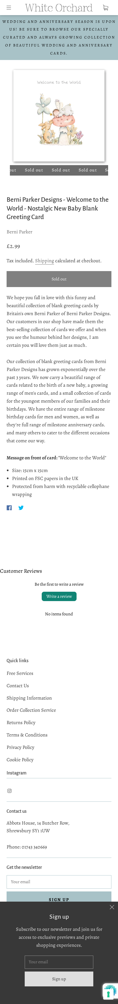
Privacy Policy (20, 747)
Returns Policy (21, 722)
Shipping (44, 260)
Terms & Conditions (27, 735)
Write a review (59, 596)
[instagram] (9, 791)
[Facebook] (9, 508)
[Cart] (105, 7)
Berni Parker (19, 231)
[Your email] (59, 882)
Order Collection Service (31, 710)
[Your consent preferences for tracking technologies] (108, 994)
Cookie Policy (20, 759)
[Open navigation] (13, 7)
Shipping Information (29, 698)
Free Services (20, 673)
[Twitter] (21, 508)
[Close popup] (112, 908)
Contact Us (18, 685)
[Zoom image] (59, 117)
